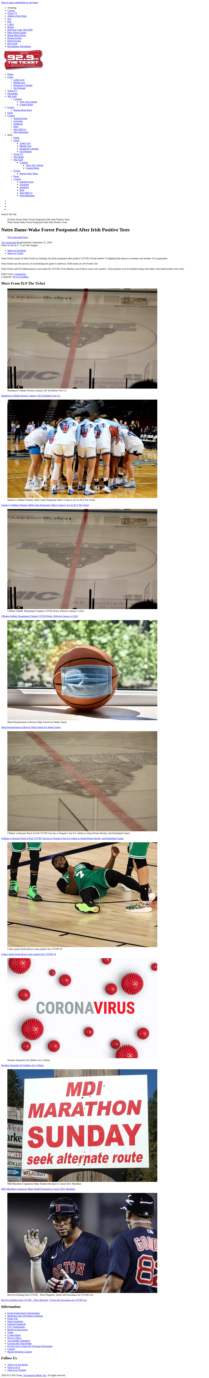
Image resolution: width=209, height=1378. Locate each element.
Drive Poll (12, 43)
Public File (12, 1318)
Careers (11, 10)
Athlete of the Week (17, 16)
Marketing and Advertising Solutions (25, 1316)
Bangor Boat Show (22, 110)
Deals (10, 113)
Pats (9, 21)
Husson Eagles (14, 38)
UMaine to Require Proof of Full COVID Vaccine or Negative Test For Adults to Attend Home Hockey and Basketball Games (62, 838)
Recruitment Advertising (19, 46)
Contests (17, 99)
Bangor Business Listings (19, 1351)
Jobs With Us (19, 129)
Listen (10, 77)
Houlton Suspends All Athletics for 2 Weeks (22, 1065)
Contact (11, 115)
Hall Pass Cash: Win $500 (20, 30)
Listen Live (18, 79)
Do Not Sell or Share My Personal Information (29, 1346)
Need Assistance (15, 1321)
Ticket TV (12, 13)
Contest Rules (26, 104)
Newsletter (12, 93)
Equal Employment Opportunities (23, 1313)
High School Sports (16, 32)
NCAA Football (20, 277)
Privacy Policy (14, 1338)
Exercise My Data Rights (19, 1343)
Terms (10, 1332)
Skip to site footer (29, 2)
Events (10, 107)
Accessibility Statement (18, 1340)
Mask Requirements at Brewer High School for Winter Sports (31, 727)
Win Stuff (12, 96)
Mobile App (19, 82)
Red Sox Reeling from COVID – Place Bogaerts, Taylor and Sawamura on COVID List (44, 1300)
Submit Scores (20, 118)
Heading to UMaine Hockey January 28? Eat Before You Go (30, 395)
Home (10, 74)
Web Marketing (20, 132)
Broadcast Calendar (22, 85)
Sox (9, 18)
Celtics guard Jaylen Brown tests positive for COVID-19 (28, 954)
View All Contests (28, 102)
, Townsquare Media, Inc (34, 1375)
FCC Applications (16, 1327)
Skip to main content (11, 2)
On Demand (19, 88)
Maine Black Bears (16, 35)
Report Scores (14, 41)
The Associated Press (11, 242)
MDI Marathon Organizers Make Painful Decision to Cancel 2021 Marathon (38, 1189)
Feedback (18, 124)
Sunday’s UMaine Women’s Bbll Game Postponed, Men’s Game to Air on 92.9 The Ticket (45, 505)
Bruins (10, 27)
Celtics (10, 24)
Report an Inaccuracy (17, 1329)
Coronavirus (20, 274)
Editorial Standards (16, 1324)
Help (15, 126)
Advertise (18, 121)
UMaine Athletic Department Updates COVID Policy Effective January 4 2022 (39, 616)
